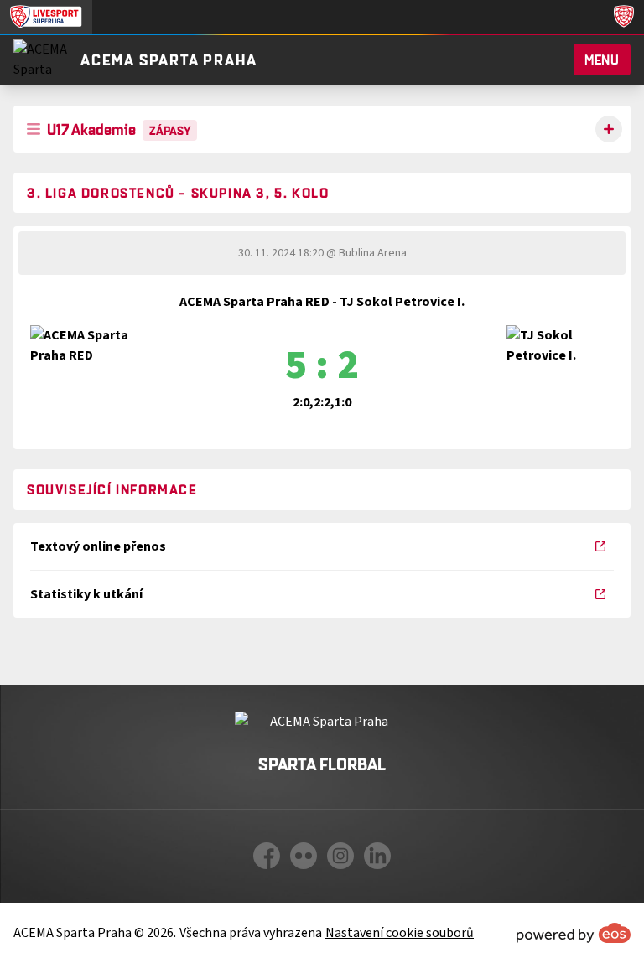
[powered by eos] (574, 933)
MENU (602, 59)
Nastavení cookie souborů (399, 933)
